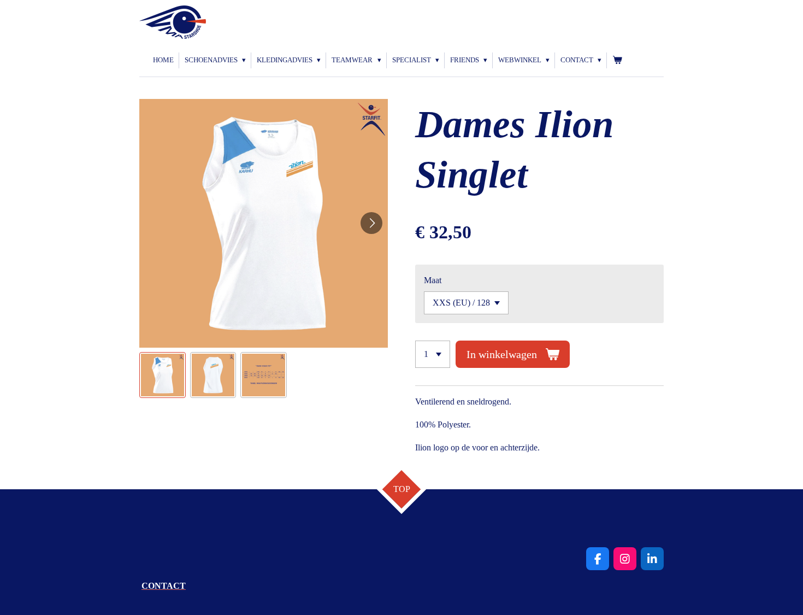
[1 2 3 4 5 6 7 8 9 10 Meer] (432, 354)
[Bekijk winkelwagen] (617, 60)
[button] (162, 375)
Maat (432, 280)
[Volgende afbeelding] (371, 223)
